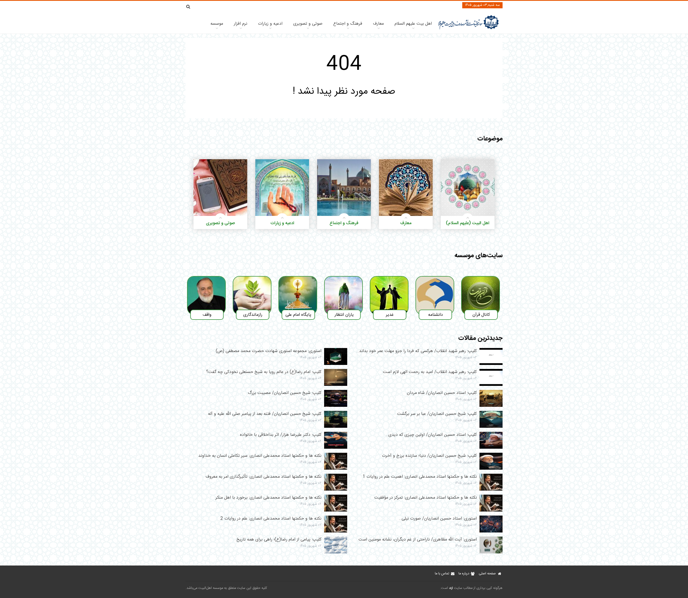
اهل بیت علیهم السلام (413, 23)
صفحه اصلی (487, 574)
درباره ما (463, 574)
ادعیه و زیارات (270, 23)
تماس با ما (442, 574)
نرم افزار (240, 23)
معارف (378, 23)
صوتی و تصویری (307, 23)
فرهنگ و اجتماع (347, 23)
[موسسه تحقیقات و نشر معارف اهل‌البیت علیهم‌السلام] (468, 28)
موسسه (216, 23)
